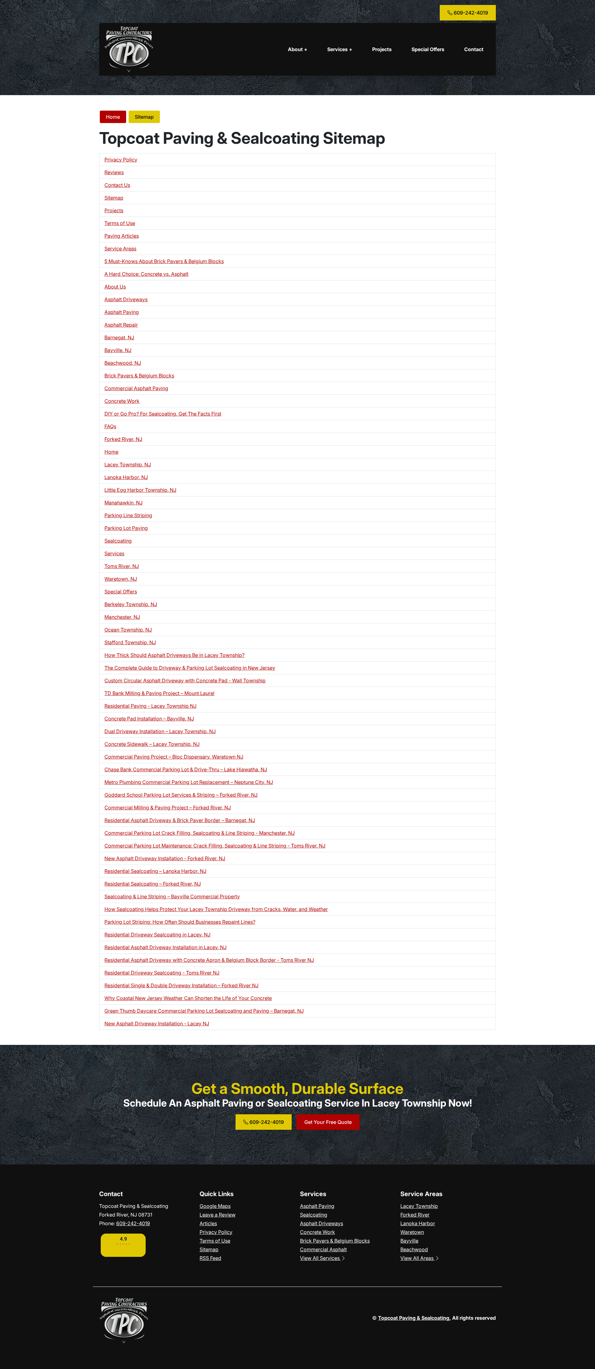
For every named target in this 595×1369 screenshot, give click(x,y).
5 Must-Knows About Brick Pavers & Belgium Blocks (164, 261)
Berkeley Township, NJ (130, 604)
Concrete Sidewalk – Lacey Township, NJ (152, 744)
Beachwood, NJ (122, 363)
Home (113, 117)
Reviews (114, 172)
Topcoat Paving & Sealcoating (413, 1318)
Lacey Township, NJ (127, 464)
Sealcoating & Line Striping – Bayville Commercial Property (172, 896)
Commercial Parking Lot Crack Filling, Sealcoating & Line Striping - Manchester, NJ (199, 833)
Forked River (415, 1215)
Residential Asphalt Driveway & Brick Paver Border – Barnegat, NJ (179, 820)
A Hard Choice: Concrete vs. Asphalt (146, 274)
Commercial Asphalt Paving (136, 388)
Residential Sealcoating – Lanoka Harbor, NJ (155, 871)
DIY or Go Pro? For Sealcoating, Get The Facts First (162, 414)
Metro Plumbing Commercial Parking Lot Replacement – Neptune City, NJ (188, 782)
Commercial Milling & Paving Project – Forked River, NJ (167, 807)
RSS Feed (210, 1258)
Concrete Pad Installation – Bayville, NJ (149, 718)
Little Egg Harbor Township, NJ (140, 490)
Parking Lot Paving (126, 528)
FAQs (110, 426)
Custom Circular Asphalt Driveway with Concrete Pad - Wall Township (185, 680)
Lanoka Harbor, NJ (126, 477)
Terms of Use (119, 223)
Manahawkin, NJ (123, 503)
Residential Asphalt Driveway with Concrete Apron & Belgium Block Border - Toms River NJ (209, 960)
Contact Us (117, 185)
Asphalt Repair (121, 325)
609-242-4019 (470, 13)
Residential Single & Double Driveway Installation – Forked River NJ (181, 985)
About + (297, 49)
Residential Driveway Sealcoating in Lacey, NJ (157, 934)
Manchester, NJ (122, 617)
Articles (208, 1223)
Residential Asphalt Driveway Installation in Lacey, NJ (165, 947)
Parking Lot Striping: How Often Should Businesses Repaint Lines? (179, 922)
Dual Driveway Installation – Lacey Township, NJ (160, 731)
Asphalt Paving (121, 312)
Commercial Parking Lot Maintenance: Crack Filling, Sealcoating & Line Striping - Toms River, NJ (214, 846)
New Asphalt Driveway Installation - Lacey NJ (156, 1023)
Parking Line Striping (128, 515)
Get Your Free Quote (328, 1122)
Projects (382, 49)
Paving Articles (121, 236)
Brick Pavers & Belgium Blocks (139, 375)
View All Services (320, 1258)
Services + (339, 49)
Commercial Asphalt (323, 1249)
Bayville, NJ (117, 350)
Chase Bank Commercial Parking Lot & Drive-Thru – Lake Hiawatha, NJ (185, 769)
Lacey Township (419, 1206)
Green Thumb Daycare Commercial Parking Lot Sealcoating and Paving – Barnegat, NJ (204, 1011)
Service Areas (120, 248)
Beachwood (414, 1249)
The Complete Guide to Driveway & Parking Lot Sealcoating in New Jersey (189, 668)
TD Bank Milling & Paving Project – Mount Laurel (159, 693)
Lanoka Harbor (417, 1223)
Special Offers (428, 49)
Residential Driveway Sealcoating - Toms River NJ (161, 973)
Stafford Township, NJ (130, 642)
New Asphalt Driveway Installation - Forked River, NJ (164, 858)
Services (114, 553)
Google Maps (215, 1206)
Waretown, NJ (120, 579)
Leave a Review (218, 1215)
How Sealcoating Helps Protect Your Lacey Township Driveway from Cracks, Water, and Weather (216, 909)
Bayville (409, 1241)
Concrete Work (121, 401)
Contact (473, 49)
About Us (115, 287)
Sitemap (144, 117)
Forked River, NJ (123, 439)
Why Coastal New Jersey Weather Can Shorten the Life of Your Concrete (188, 998)
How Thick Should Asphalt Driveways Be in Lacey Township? (174, 655)
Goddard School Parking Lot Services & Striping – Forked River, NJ (181, 795)
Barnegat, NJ (119, 337)
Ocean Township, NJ (128, 630)
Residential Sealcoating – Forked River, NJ (152, 884)
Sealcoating (118, 541)
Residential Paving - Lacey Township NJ (150, 706)
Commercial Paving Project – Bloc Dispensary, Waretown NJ (173, 757)
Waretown (412, 1232)
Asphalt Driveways (126, 299)
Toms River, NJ (121, 566)
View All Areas (417, 1258)
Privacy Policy (120, 159)
